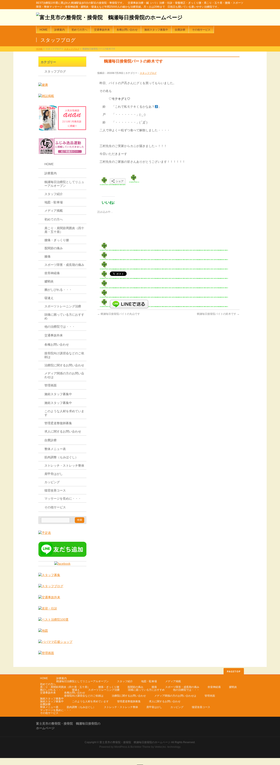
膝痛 (47, 256)
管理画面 (50, 385)
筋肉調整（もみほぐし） (61, 457)
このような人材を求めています (64, 413)
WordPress (120, 746)
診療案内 (50, 173)
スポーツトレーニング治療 (62, 306)
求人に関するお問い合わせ (62, 431)
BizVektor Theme (140, 746)
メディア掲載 (53, 210)
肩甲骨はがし (53, 474)
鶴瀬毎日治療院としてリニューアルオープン (64, 183)
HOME (39, 49)
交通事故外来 (53, 335)
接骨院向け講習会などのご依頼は (64, 355)
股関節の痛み (53, 248)
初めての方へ (53, 219)
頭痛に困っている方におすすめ (64, 316)
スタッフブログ (71, 49)
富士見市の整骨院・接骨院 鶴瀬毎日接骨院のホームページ (135, 742)
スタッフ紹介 (53, 194)
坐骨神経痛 (52, 273)
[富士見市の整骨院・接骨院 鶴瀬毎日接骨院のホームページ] (109, 17)
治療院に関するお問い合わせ (64, 365)
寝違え (49, 298)
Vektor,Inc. (161, 746)
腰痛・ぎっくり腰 (56, 240)
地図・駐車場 (53, 202)
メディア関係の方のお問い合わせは (64, 375)
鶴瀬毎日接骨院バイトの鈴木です (218, 313)
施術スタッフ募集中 (58, 394)
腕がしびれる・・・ (58, 289)
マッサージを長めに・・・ (62, 498)
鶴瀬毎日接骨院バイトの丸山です (118, 313)
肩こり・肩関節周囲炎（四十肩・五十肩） (64, 230)
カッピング (52, 482)
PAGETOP (234, 671)
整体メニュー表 (55, 449)
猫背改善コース (55, 490)
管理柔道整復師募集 (58, 423)
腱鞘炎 (49, 281)
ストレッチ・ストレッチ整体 (64, 465)
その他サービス (55, 507)
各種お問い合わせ (56, 344)
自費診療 (50, 440)
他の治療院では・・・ (59, 326)
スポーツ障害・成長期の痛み (64, 265)
